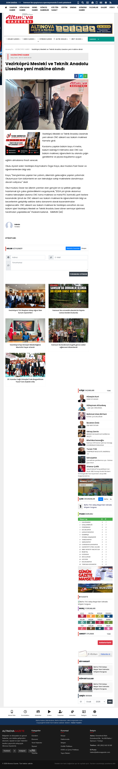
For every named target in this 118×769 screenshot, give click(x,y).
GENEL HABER (35, 8)
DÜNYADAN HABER (24, 8)
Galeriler (38, 715)
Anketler (72, 715)
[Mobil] (78, 2)
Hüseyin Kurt (93, 396)
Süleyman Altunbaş (96, 405)
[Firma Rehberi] (92, 2)
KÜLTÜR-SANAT (55, 8)
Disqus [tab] (83, 248)
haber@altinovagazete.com (100, 752)
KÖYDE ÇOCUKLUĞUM (94, 417)
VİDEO (112, 7)
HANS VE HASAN (92, 399)
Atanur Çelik (93, 466)
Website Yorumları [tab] (73, 248)
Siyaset (34, 746)
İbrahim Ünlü (93, 423)
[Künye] (106, 2)
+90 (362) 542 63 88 (104, 745)
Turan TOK (92, 449)
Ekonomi (35, 739)
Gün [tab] (100, 499)
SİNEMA (73, 7)
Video (49, 715)
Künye (94, 715)
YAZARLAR (93, 7)
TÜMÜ (109, 391)
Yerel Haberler (37, 743)
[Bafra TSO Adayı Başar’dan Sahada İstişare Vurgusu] (95, 603)
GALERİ (104, 7)
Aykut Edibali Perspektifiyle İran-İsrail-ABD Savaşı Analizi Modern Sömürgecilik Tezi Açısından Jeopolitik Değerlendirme (94, 472)
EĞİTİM (64, 7)
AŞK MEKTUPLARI (92, 425)
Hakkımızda (65, 739)
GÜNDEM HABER (83, 8)
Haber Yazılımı (76, 723)
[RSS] (110, 2)
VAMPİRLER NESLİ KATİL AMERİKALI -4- (98, 452)
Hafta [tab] (106, 499)
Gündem (35, 736)
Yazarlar (60, 715)
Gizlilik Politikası (66, 746)
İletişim (84, 715)
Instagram (22, 751)
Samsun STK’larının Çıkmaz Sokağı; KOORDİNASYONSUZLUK (99, 444)
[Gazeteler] (101, 2)
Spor (33, 750)
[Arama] (82, 2)
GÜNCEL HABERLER (44, 8)
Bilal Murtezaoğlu (95, 440)
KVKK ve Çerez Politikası (70, 750)
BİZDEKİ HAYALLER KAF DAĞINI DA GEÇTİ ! (98, 435)
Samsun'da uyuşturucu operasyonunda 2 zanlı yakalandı (47, 2)
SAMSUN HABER (13, 8)
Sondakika (25, 715)
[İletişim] (87, 2)
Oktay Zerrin (93, 431)
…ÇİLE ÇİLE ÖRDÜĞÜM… (95, 408)
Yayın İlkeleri (65, 753)
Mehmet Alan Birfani (97, 414)
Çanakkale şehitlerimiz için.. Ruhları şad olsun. (100, 461)
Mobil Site (11, 715)
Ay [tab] (111, 499)
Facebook (7, 751)
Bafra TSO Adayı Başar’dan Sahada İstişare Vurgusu (96, 506)
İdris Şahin (92, 457)
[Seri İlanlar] (97, 2)
